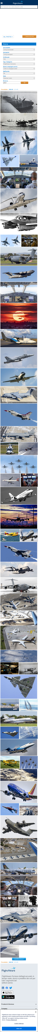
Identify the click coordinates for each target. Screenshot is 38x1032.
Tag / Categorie (7, 62)
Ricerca (5, 81)
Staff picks (6, 71)
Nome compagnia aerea (10, 66)
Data (4, 76)
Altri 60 (11, 89)
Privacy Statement (11, 1020)
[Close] (36, 1012)
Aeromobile (6, 47)
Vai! (24, 82)
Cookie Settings (19, 1023)
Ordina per (6, 57)
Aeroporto (6, 52)
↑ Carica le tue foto (29, 36)
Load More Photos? (19, 959)
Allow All (19, 1028)
